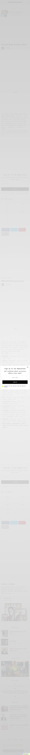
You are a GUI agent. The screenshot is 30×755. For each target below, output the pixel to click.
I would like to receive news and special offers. (15, 386)
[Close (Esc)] (27, 368)
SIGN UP (15, 382)
